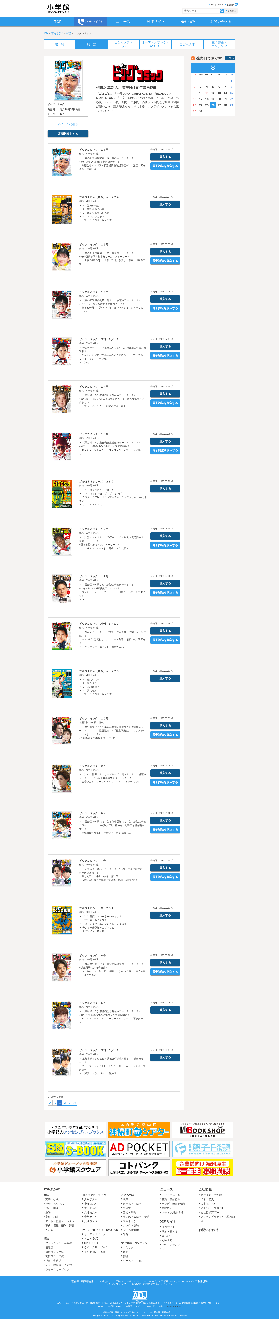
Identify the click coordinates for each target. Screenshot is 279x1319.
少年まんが (90, 1199)
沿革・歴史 (207, 1199)
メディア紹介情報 (172, 1212)
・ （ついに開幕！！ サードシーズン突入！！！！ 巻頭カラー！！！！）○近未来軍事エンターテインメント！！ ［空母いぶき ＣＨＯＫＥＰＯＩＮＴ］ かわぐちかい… (112, 778)
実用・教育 (52, 1216)
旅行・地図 (52, 1207)
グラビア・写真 (132, 1260)
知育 (125, 1234)
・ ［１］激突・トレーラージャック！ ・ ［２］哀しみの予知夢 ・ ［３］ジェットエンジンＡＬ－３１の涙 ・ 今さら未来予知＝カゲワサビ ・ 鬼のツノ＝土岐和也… (102, 924)
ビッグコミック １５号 (93, 291)
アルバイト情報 (210, 1207)
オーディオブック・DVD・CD (100, 1229)
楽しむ (166, 1235)
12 (213, 93)
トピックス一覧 (171, 1194)
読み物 (127, 1207)
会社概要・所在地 (211, 1194)
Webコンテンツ (171, 1244)
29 (231, 105)
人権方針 (104, 1281)
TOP (46, 33)
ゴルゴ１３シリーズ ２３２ (96, 481)
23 (194, 105)
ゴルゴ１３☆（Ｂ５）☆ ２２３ (99, 671)
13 (219, 93)
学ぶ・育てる (170, 1231)
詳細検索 (232, 11)
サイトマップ (217, 5)
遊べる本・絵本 (132, 1203)
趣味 (48, 1212)
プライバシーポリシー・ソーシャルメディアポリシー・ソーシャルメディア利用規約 (161, 1281)
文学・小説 (52, 1199)
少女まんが (90, 1203)
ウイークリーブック (57, 1269)
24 (200, 105)
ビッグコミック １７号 (93, 149)
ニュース (166, 1189)
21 (225, 99)
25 (207, 105)
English (231, 5)
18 (207, 99)
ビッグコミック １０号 (93, 718)
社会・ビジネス (54, 1203)
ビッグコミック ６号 (92, 955)
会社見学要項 (209, 1212)
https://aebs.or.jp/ (173, 1306)
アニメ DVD (91, 1238)
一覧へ (230, 58)
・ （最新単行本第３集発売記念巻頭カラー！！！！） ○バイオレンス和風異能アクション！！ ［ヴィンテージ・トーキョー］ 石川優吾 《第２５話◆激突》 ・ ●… (112, 592)
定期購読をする (68, 133)
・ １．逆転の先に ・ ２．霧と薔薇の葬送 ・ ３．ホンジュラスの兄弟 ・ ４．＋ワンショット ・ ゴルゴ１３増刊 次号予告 (95, 213)
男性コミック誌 (54, 1251)
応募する (167, 1240)
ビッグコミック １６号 (93, 244)
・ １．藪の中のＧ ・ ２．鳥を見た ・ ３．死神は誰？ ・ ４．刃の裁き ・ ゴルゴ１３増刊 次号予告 (95, 687)
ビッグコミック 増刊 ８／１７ (99, 339)
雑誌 (68, 33)
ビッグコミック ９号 (92, 765)
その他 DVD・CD (94, 1251)
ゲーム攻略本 (131, 1230)
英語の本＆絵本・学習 (136, 1216)
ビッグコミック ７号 (92, 860)
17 (200, 99)
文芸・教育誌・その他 (58, 1264)
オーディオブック (94, 1234)
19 (213, 99)
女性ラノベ (90, 1221)
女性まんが (90, 1212)
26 (213, 105)
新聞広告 (167, 1207)
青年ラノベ (90, 1216)
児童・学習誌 (53, 1260)
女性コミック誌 (54, 1256)
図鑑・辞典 (129, 1212)
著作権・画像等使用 (82, 1281)
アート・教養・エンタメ (60, 1221)
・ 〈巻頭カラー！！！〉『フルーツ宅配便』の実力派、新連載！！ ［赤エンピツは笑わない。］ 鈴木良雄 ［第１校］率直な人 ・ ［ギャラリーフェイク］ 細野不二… (112, 639)
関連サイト (168, 1221)
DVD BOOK (91, 1243)
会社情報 (205, 1189)
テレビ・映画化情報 (174, 1203)
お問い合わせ (208, 1230)
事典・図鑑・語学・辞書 (60, 1225)
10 (200, 93)
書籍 (46, 1194)
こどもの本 (127, 1194)
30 (194, 111)
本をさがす (57, 33)
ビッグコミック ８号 (92, 813)
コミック (128, 1247)
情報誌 (49, 1247)
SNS (164, 1249)
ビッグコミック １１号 (93, 576)
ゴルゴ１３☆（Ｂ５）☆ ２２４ (99, 197)
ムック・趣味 (131, 1225)
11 (207, 93)
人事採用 (206, 1203)
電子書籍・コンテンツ (134, 1243)
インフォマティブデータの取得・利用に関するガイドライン (139, 1284)
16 (194, 99)
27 (219, 105)
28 (225, 105)
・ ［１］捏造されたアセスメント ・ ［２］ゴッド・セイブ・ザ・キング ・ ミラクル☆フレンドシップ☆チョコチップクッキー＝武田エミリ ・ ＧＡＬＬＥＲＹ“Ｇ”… (112, 497)
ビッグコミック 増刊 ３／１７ (99, 1050)
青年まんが (90, 1207)
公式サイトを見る (68, 124)
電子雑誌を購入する (165, 166)
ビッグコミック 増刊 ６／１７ (99, 623)
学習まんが (131, 1221)
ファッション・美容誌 (58, 1243)
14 (225, 93)
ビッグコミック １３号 (93, 434)
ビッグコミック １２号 (93, 528)
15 (231, 93)
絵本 (125, 1199)
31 (200, 111)
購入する (165, 156)
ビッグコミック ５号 (92, 1002)
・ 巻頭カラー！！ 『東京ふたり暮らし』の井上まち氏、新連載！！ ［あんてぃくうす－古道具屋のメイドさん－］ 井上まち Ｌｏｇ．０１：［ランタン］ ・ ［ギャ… (112, 355)
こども (49, 1230)
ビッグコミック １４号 (93, 386)
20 (219, 99)
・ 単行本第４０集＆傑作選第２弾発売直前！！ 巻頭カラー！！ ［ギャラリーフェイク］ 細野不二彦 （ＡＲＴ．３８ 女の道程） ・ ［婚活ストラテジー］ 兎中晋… (112, 1066)
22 (231, 99)
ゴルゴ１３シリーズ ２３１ (96, 908)
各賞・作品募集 (171, 1199)
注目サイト (168, 1226)
